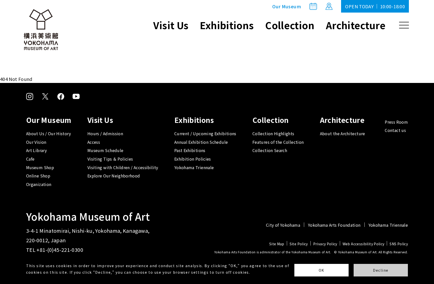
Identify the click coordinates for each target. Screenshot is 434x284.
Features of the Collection (278, 142)
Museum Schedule (105, 150)
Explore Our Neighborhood (113, 176)
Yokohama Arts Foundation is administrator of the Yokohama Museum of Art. (272, 252)
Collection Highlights (273, 133)
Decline (381, 270)
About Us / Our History (48, 133)
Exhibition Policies (192, 159)
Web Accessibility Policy (364, 244)
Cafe (30, 159)
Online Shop (38, 176)
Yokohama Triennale (194, 167)
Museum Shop (40, 167)
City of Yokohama (283, 225)
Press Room (396, 122)
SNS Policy (399, 244)
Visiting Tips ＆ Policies (110, 159)
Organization (38, 184)
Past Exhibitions (189, 150)
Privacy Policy (325, 244)
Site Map (276, 244)
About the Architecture (342, 133)
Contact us (395, 130)
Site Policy (299, 244)
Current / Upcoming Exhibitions (205, 133)
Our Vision (36, 142)
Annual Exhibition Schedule (201, 142)
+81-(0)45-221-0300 (59, 249)
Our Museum (286, 6)
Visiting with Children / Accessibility (122, 167)
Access (93, 142)
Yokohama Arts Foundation (334, 225)
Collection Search (269, 150)
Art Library (36, 150)
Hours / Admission (105, 133)
